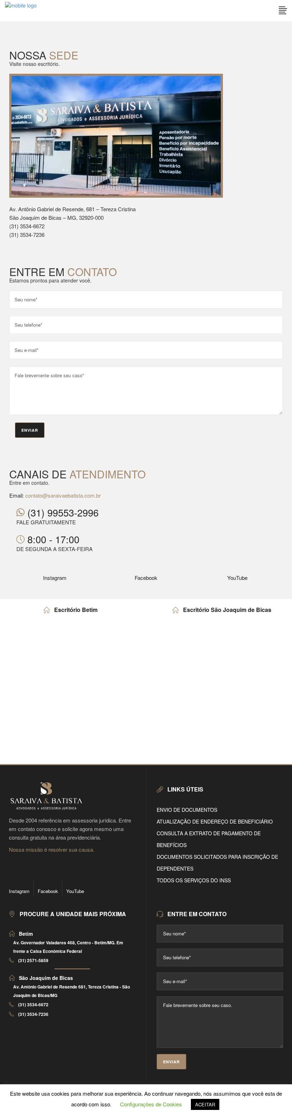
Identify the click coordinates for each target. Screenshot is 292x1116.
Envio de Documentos (187, 809)
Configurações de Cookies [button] (151, 1104)
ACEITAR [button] (205, 1104)
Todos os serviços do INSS (194, 880)
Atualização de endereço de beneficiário (215, 821)
